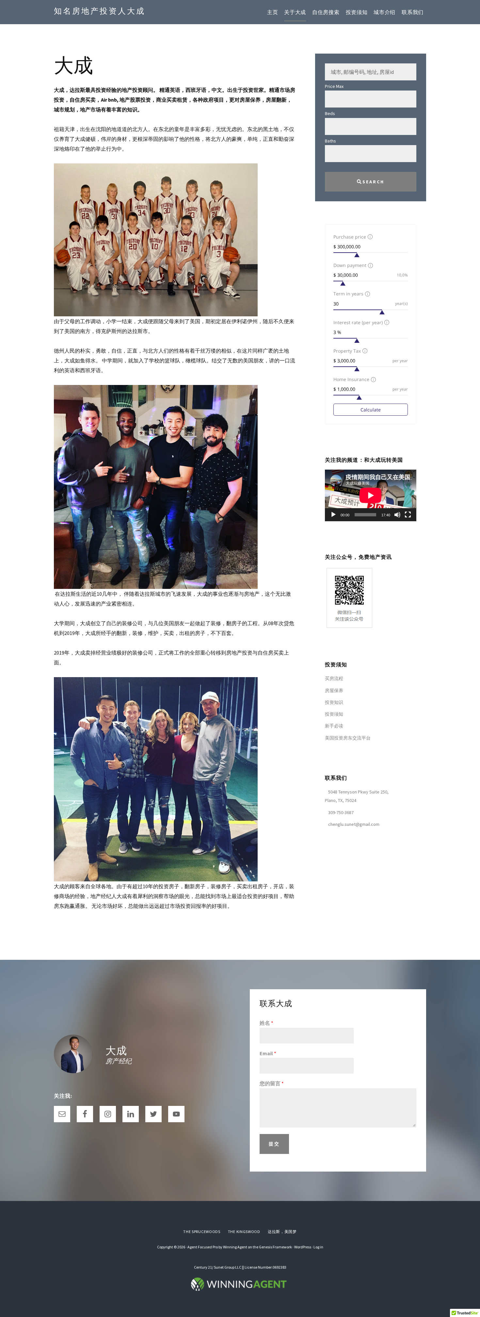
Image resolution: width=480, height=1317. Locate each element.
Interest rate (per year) (358, 322)
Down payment (349, 265)
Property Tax (347, 351)
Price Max (334, 86)
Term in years (348, 294)
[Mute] (397, 514)
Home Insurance (351, 379)
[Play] (333, 514)
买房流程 (334, 678)
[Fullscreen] (408, 514)
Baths (330, 141)
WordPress (302, 1246)
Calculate (370, 410)
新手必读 (334, 726)
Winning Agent (235, 1246)
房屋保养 (334, 690)
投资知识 (334, 702)
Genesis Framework (275, 1246)
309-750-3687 (341, 812)
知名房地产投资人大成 (99, 11)
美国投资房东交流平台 (348, 738)
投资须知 (334, 714)
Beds (330, 113)
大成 (116, 1050)
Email (268, 1053)
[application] (370, 495)
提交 (274, 1144)
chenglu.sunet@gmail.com (353, 824)
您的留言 (272, 1083)
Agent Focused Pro (202, 1246)
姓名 (266, 1023)
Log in (318, 1246)
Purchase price (349, 237)
